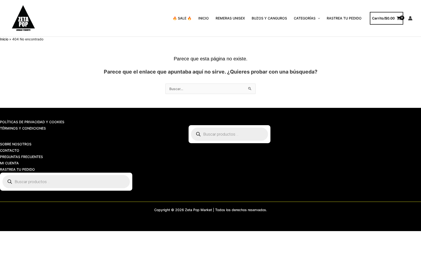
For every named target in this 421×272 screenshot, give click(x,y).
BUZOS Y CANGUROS (269, 18)
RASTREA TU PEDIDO (344, 18)
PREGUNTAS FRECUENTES (21, 157)
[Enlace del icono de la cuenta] (410, 18)
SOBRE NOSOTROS (15, 144)
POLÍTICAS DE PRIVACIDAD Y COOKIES (32, 122)
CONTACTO (9, 150)
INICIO (203, 18)
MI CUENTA (9, 163)
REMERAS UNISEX (230, 18)
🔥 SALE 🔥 (182, 18)
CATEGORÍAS (305, 18)
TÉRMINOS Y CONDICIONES (23, 128)
